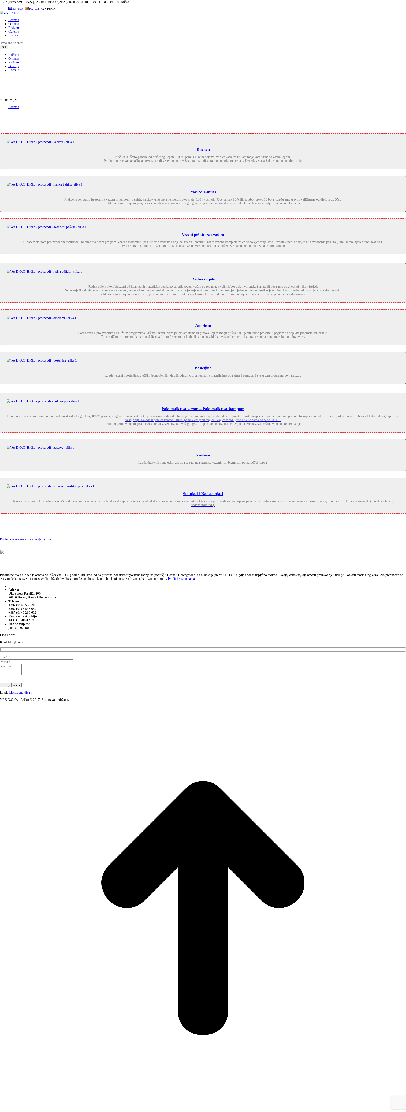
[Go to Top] (203, 1110)
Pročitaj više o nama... (182, 578)
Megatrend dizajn (20, 692)
